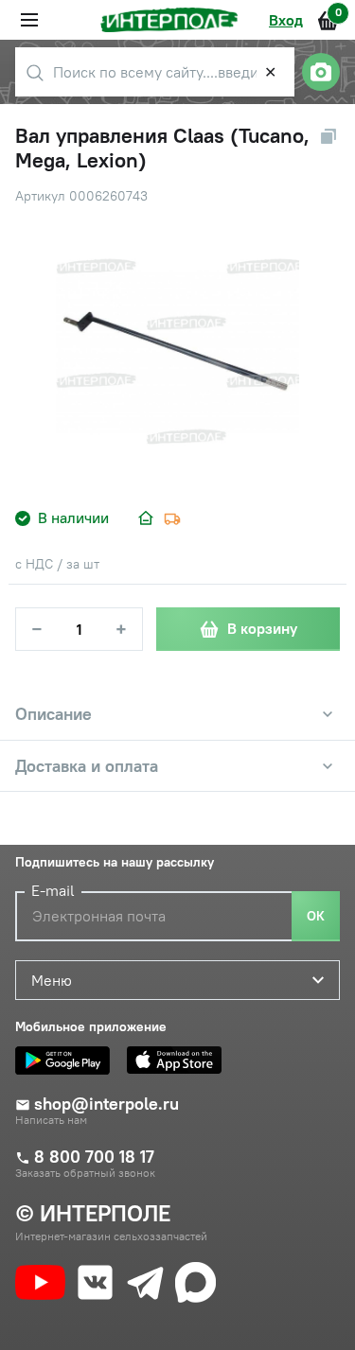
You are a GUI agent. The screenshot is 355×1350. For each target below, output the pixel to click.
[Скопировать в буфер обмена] (328, 136)
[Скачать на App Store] (179, 1060)
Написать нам (51, 1120)
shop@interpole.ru (106, 1104)
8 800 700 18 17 (94, 1157)
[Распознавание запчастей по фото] (321, 72)
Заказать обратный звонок (85, 1173)
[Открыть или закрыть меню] (29, 20)
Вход (286, 19)
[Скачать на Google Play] (67, 1060)
